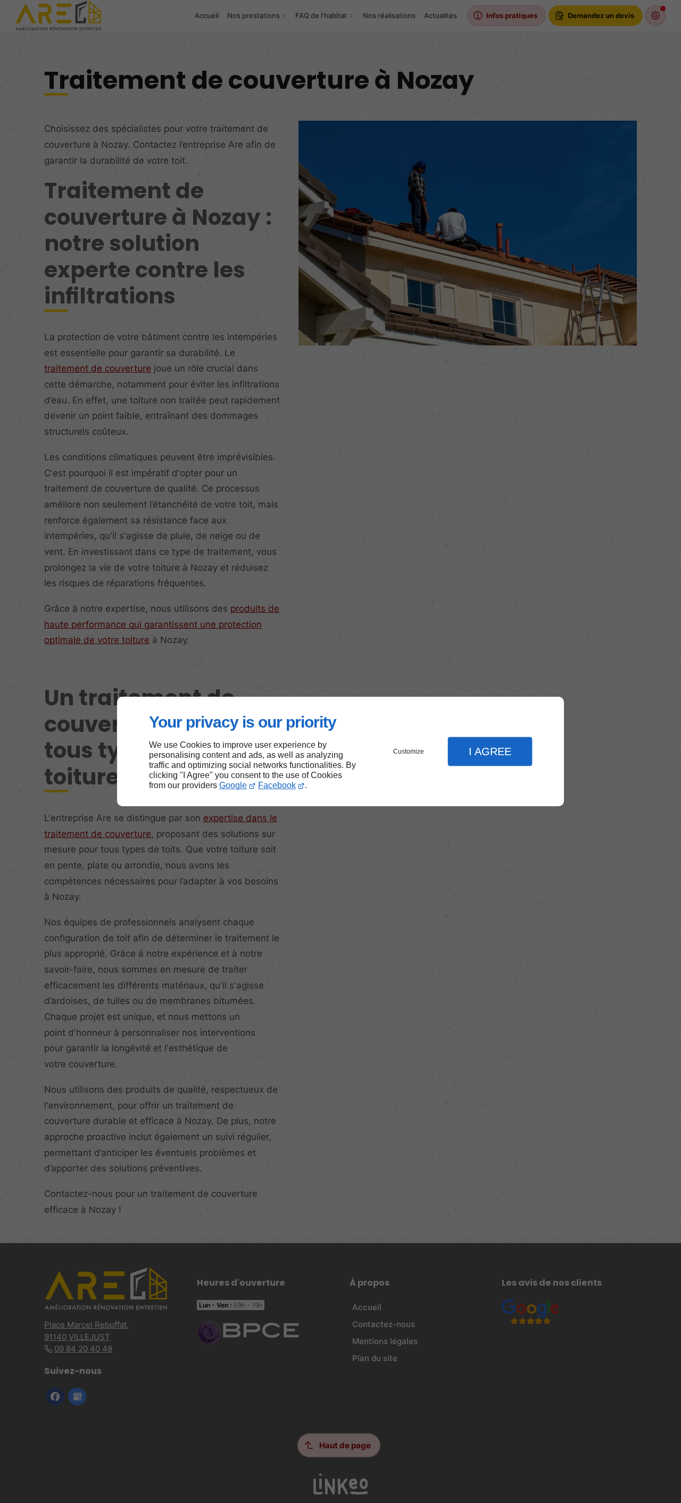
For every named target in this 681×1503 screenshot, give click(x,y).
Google (233, 785)
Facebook (277, 785)
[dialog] (340, 752)
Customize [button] (408, 751)
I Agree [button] (490, 751)
